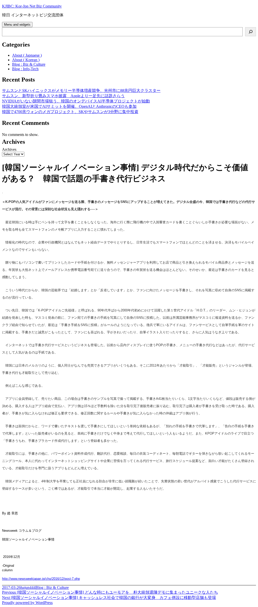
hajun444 (28, 587)
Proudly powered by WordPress (27, 602)
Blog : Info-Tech (25, 69)
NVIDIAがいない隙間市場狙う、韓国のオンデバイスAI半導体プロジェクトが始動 (76, 101)
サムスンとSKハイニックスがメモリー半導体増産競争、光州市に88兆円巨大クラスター (81, 90)
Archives (9, 149)
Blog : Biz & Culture (28, 64)
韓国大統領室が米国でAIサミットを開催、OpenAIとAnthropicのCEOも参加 (69, 106)
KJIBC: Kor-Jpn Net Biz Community (32, 6)
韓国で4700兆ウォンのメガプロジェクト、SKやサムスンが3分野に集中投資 (70, 112)
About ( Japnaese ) (27, 55)
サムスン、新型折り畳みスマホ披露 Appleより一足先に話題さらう (63, 96)
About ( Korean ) (26, 60)
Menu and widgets (17, 24)
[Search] (250, 31)
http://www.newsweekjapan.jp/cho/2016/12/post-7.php (41, 579)
